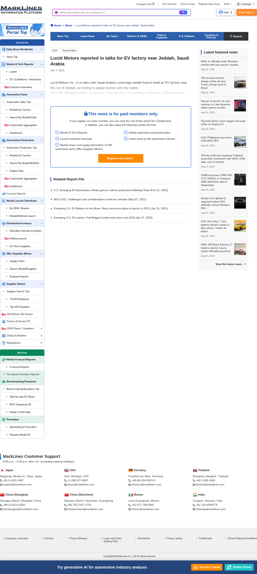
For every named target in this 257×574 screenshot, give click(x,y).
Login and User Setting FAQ (112, 540)
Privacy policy (175, 538)
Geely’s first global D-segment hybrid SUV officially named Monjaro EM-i (215, 203)
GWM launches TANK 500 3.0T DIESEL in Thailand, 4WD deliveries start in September (216, 180)
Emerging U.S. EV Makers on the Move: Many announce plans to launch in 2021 (102, 208)
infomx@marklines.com (145, 509)
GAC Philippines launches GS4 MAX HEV (216, 139)
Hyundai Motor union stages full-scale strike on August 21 (223, 122)
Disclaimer (144, 538)
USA (54, 50)
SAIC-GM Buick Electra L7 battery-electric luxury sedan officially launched (216, 248)
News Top (62, 36)
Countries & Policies (211, 36)
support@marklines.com (17, 484)
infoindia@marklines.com (211, 509)
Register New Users (209, 4)
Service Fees (187, 4)
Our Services (169, 4)
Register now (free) (119, 158)
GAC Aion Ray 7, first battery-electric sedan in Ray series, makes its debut (215, 226)
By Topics (112, 36)
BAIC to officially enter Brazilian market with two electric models (219, 63)
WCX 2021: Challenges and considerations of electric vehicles (91, 199)
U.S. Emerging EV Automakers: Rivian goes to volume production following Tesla (102, 190)
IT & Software (186, 36)
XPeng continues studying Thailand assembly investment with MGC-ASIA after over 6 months (223, 158)
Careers (49, 538)
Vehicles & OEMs (137, 36)
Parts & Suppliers (161, 36)
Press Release (78, 538)
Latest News (87, 36)
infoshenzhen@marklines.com (85, 509)
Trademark (205, 538)
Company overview (16, 538)
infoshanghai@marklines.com (20, 509)
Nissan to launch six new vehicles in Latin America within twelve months (215, 104)
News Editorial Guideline (242, 538)
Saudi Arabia (69, 50)
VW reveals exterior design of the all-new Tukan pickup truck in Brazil (213, 82)
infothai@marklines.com (210, 484)
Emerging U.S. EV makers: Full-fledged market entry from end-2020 (94, 217)
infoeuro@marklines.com (146, 484)
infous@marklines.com (80, 484)
